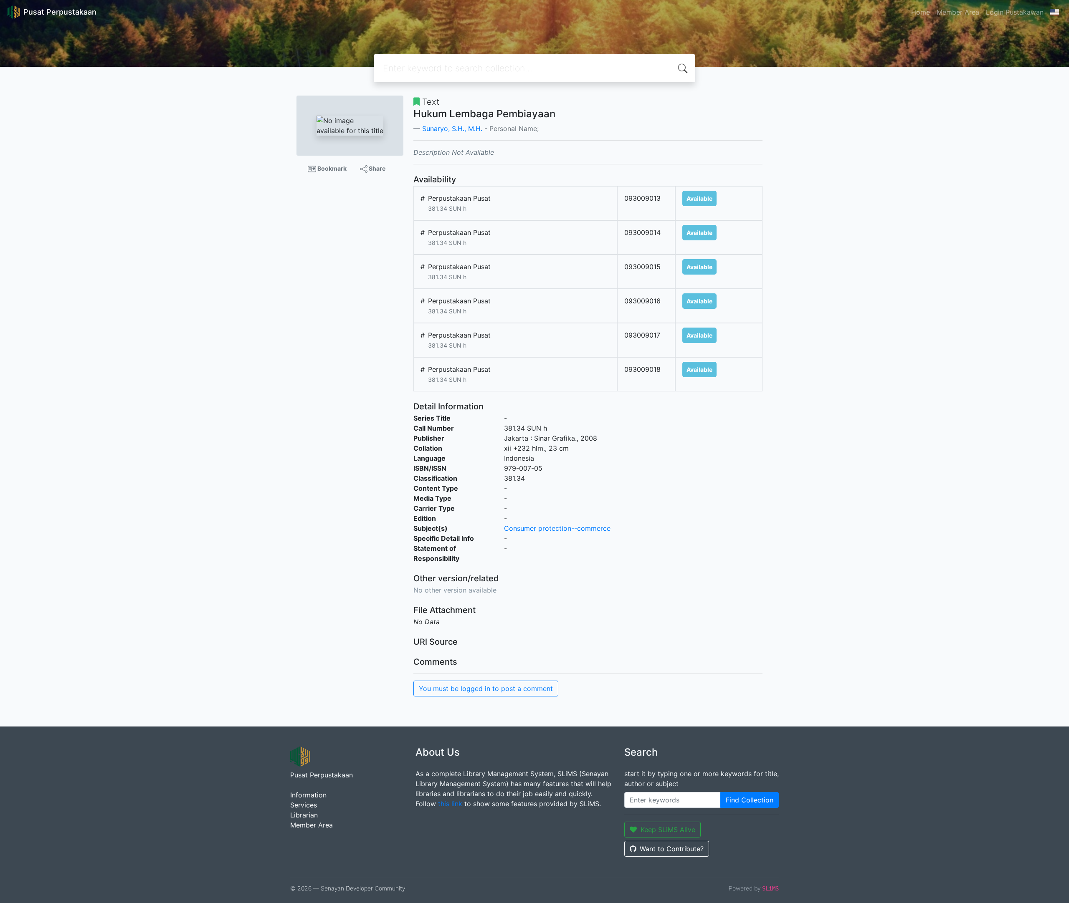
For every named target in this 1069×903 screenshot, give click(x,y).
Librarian (304, 815)
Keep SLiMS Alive (668, 829)
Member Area (958, 12)
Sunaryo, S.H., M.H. (452, 128)
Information (308, 795)
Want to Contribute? (672, 849)
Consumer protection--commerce (557, 528)
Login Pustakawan (1015, 12)
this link (450, 804)
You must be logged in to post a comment (486, 688)
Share (376, 168)
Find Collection (749, 800)
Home (920, 12)
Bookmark (331, 168)
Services (303, 805)
